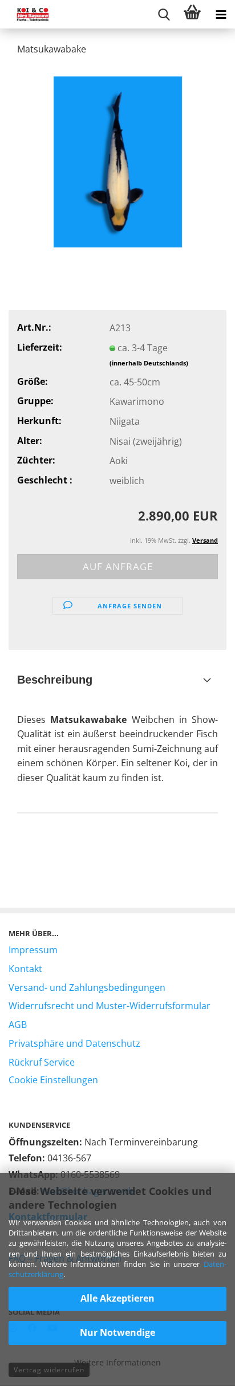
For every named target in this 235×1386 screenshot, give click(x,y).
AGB (18, 1024)
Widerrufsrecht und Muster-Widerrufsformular (109, 1005)
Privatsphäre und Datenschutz (74, 1043)
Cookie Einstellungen (53, 1080)
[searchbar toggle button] (163, 14)
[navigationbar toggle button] (220, 14)
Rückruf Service (42, 1062)
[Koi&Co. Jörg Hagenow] (28, 14)
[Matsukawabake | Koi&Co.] (118, 161)
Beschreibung (54, 679)
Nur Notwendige (117, 1332)
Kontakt (25, 968)
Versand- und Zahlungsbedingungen (87, 987)
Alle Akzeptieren (117, 1298)
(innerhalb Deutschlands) (149, 363)
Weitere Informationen (117, 1362)
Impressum (33, 950)
